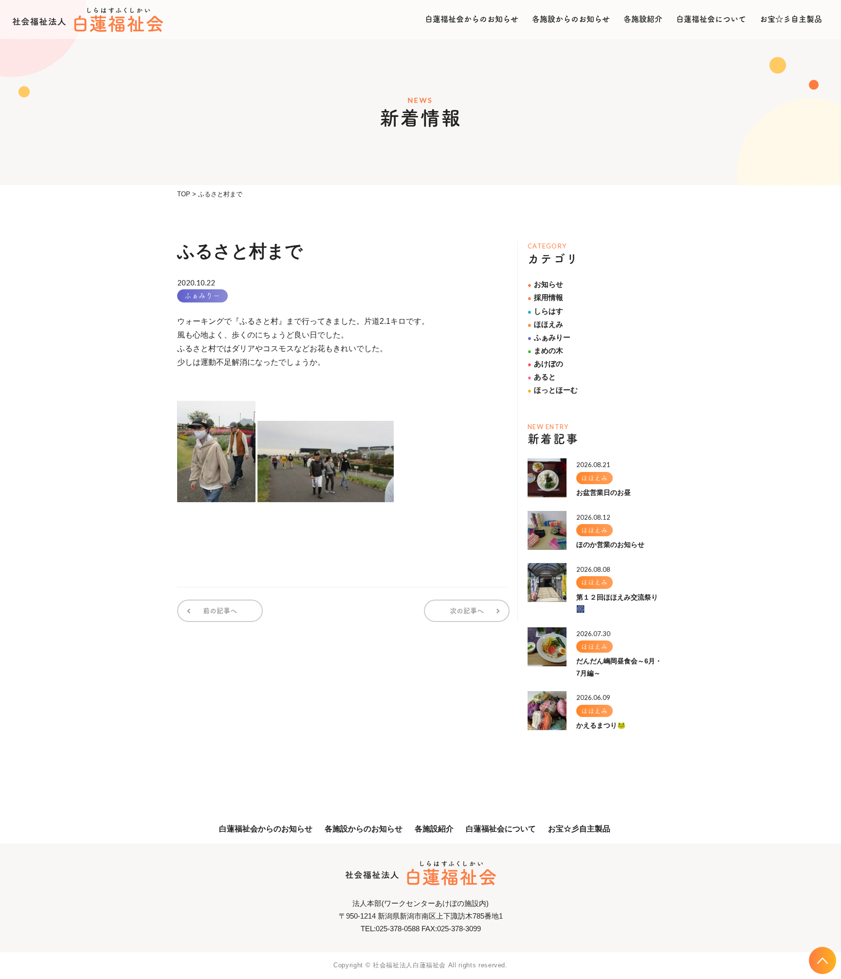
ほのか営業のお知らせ (610, 544)
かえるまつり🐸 (600, 725)
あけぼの (545, 363)
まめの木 (545, 350)
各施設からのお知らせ (571, 19)
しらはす (545, 311)
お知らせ (545, 284)
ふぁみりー (202, 295)
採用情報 (545, 297)
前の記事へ (220, 610)
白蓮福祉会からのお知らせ (471, 19)
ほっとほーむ (553, 390)
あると (542, 377)
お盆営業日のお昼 (603, 492)
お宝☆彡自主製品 (791, 19)
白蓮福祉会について (711, 19)
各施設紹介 (642, 19)
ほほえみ (545, 324)
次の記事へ (467, 610)
